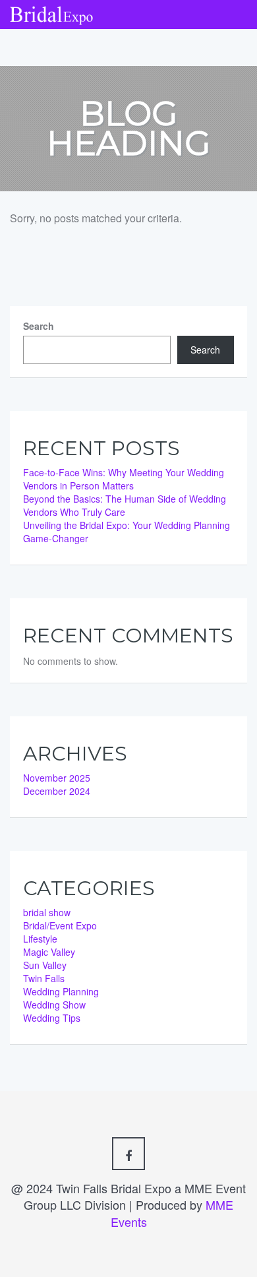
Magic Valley (49, 951)
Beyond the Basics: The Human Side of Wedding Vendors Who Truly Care (124, 505)
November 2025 (56, 777)
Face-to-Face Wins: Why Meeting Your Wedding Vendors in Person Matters (123, 479)
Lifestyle (40, 938)
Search (38, 325)
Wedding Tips (51, 1017)
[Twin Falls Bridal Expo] (52, 11)
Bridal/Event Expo (60, 925)
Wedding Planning (61, 991)
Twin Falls (44, 978)
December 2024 (56, 790)
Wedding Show (54, 1004)
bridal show (47, 912)
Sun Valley (45, 965)
